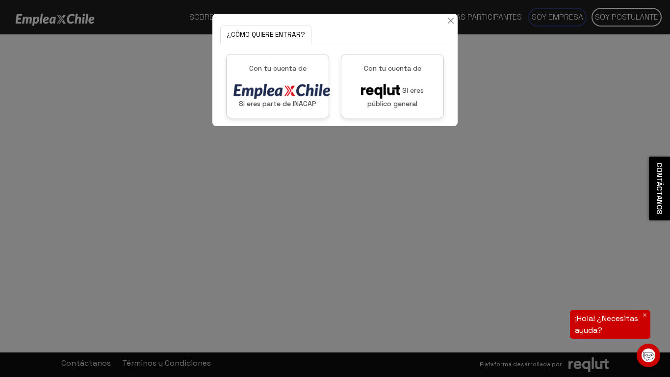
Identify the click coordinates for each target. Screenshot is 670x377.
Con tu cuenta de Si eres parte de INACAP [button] (277, 86)
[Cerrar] (451, 20)
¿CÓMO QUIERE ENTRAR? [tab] (266, 34)
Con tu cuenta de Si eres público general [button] (394, 86)
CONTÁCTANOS (659, 188)
